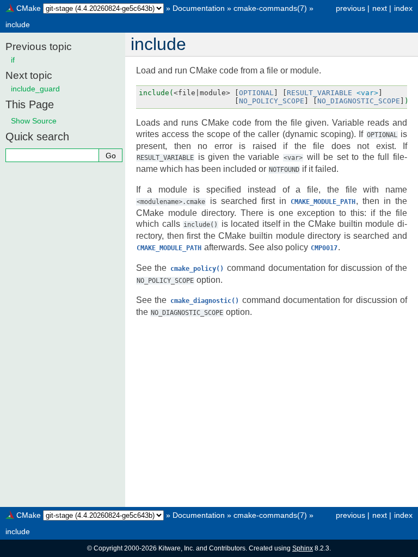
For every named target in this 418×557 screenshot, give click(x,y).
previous (350, 8)
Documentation (199, 8)
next (379, 8)
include (17, 24)
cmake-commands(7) (270, 8)
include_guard (35, 88)
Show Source (34, 120)
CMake (28, 8)
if (13, 59)
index (403, 8)
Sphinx (302, 548)
